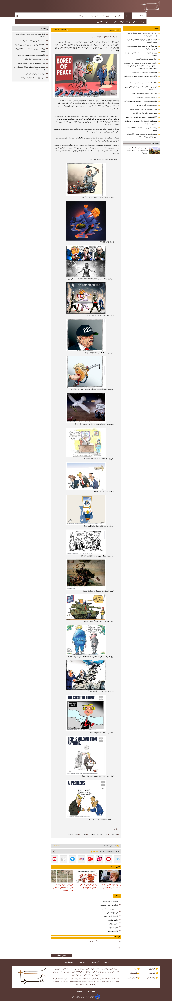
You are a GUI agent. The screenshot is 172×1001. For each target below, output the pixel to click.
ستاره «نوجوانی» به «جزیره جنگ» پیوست (143, 109)
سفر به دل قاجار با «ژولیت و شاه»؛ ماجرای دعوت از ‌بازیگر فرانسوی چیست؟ (136, 150)
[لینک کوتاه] (59, 845)
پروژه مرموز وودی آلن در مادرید (147, 105)
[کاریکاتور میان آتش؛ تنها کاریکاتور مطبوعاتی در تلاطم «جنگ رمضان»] (62, 876)
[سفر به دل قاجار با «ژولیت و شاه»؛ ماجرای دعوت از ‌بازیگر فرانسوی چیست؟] (154, 150)
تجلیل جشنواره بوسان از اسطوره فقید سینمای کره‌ (140, 101)
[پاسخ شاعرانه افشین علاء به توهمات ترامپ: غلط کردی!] (110, 876)
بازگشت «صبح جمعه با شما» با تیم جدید (143, 82)
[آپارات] (99, 859)
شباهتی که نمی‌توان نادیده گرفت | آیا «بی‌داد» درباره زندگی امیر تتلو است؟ (141, 135)
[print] (54, 846)
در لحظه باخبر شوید (110, 901)
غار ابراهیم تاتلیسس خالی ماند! (147, 97)
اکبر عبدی (152, 973)
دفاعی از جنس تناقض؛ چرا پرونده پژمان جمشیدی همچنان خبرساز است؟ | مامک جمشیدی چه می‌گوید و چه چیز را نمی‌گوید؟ (140, 66)
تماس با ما (91, 991)
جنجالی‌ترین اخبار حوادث (108, 908)
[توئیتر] (93, 851)
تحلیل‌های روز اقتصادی (109, 905)
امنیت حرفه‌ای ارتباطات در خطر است (144, 72)
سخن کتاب (82, 15)
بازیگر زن (152, 968)
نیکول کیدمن (151, 977)
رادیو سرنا (118, 15)
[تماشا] (90, 859)
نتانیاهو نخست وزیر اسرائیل (98, 834)
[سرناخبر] (150, 6)
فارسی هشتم (113, 931)
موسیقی (136, 21)
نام (120, 941)
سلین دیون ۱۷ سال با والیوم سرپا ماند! (144, 93)
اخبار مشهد (113, 927)
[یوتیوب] (108, 859)
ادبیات (122, 21)
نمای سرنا (94, 15)
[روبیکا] (63, 859)
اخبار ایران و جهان (111, 916)
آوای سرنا (106, 15)
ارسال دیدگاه (61, 955)
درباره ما (80, 991)
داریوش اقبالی (132, 977)
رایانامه (119, 948)
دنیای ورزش (113, 923)
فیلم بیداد (133, 973)
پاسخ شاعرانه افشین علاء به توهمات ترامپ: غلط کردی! (111, 886)
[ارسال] (56, 846)
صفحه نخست (139, 15)
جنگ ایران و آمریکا (72, 834)
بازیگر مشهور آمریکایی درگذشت (146, 59)
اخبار (128, 15)
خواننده (134, 968)
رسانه (128, 21)
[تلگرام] (96, 851)
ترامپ (84, 834)
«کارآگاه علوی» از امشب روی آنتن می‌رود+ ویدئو (141, 117)
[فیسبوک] (91, 851)
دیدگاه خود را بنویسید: (93, 941)
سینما (143, 21)
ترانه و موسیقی (112, 912)
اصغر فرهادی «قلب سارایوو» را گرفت (145, 113)
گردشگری (100, 21)
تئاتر (115, 21)
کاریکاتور (114, 834)
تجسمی (109, 21)
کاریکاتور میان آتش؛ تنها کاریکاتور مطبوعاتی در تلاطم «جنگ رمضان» (63, 887)
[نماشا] (54, 859)
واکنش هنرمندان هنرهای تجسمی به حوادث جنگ (88, 886)
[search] (17, 15)
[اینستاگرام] (81, 859)
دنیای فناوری (113, 920)
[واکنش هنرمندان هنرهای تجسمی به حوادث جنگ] (86, 876)
